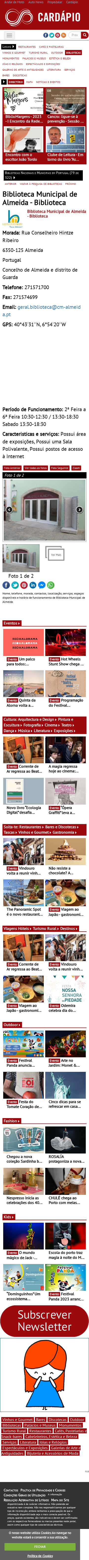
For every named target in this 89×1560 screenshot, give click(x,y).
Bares (40, 1419)
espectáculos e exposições (43, 64)
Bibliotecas (11, 1425)
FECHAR (40, 1546)
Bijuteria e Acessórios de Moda (52, 1453)
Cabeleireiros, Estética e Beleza (51, 1436)
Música (24, 730)
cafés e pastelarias (51, 46)
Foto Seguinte (59, 468)
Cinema (51, 724)
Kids (7, 1216)
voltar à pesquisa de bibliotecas (41, 183)
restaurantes (27, 46)
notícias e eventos (48, 81)
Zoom (76, 468)
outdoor (57, 52)
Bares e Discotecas (60, 826)
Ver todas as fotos (36, 468)
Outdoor (11, 1024)
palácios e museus (34, 58)
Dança (9, 730)
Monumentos (70, 1425)
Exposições (63, 730)
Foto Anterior (12, 468)
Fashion (10, 1120)
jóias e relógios (12, 64)
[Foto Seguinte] (70, 510)
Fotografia (32, 724)
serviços (69, 69)
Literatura (42, 730)
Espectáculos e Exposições (25, 1447)
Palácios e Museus (40, 1425)
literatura (54, 69)
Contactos (11, 1490)
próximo (70, 183)
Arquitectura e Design (36, 719)
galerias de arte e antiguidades (23, 69)
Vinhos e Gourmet (34, 832)
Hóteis (23, 928)
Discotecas (58, 1419)
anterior (10, 183)
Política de (40, 1556)
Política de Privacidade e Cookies (43, 1490)
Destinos (67, 928)
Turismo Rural (44, 928)
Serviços (9, 1442)
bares (5, 75)
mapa (29, 81)
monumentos (10, 58)
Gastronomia (63, 832)
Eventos (10, 623)
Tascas (9, 832)
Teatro (66, 724)
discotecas (20, 75)
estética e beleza (60, 58)
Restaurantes (30, 826)
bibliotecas (73, 52)
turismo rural (38, 52)
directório (16, 81)
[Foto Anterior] (19, 510)
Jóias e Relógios (53, 1442)
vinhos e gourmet (13, 52)
